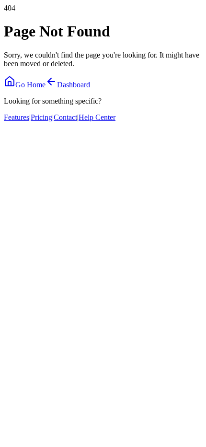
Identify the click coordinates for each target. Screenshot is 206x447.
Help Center (97, 117)
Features (16, 117)
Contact (65, 117)
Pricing (41, 117)
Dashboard (73, 85)
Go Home (30, 85)
